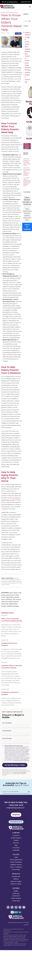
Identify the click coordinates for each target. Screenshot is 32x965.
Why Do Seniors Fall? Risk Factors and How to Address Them (27, 182)
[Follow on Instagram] (20, 907)
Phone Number (7, 738)
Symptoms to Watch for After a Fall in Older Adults (26, 162)
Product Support (16, 838)
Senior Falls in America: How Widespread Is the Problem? (26, 172)
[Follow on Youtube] (24, 907)
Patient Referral (16, 898)
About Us (16, 843)
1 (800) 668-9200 (16, 805)
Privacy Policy (26, 760)
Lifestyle (27, 72)
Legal (16, 857)
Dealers (16, 891)
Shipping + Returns (16, 864)
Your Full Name (7, 723)
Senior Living (16, 901)
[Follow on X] (16, 907)
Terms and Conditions (18, 760)
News (26, 47)
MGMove (16, 879)
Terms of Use (16, 772)
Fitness (27, 44)
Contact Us (16, 835)
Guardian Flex (16, 876)
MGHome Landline (16, 881)
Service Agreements (16, 859)
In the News (16, 848)
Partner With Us (16, 822)
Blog (16, 845)
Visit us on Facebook (27, 227)
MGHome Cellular (16, 884)
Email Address (6, 731)
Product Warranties (16, 862)
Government (16, 896)
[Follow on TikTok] (12, 907)
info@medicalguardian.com (15, 808)
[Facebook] (18, 34)
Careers (16, 840)
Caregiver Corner (13, 12)
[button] (14, 765)
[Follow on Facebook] (8, 907)
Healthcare (16, 893)
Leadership (16, 850)
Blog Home (4, 12)
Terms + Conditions (16, 867)
